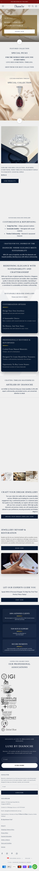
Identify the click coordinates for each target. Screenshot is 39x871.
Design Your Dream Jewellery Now (19, 516)
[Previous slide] (3, 477)
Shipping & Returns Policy (7, 829)
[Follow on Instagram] (7, 853)
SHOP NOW (19, 86)
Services (3, 847)
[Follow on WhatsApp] (17, 853)
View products (10, 181)
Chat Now (19, 600)
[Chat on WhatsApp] (34, 866)
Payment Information (6, 836)
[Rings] (19, 144)
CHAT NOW (19, 458)
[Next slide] (35, 477)
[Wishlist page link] (29, 6)
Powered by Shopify (25, 862)
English (27, 858)
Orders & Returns (5, 839)
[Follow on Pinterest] (12, 853)
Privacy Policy (4, 833)
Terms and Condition (6, 843)
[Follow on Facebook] (2, 853)
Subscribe (19, 765)
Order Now (19, 31)
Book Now (19, 548)
